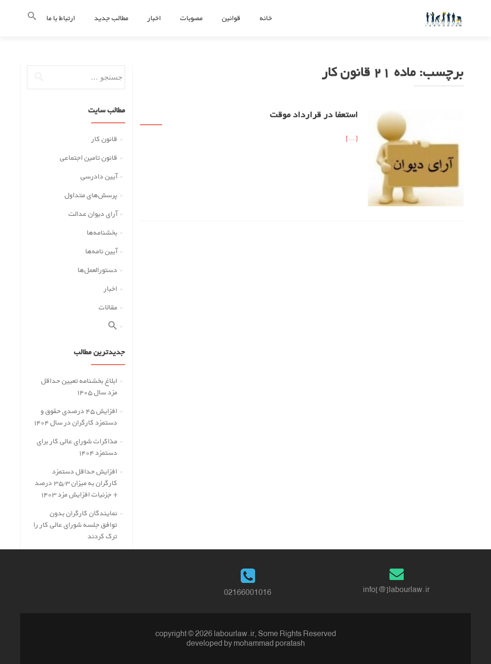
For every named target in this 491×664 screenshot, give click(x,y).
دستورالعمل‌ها (97, 269)
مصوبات (191, 18)
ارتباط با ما (61, 18)
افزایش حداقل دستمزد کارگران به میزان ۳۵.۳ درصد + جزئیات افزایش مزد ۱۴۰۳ (76, 483)
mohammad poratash (269, 643)
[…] (352, 137)
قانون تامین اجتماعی (88, 157)
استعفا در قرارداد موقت (314, 115)
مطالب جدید (111, 18)
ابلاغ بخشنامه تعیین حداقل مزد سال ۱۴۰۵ (79, 386)
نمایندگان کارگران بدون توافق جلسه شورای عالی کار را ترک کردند (75, 525)
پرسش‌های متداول (91, 195)
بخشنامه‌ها (102, 232)
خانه (266, 18)
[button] (32, 18)
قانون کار (104, 138)
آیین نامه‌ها (101, 251)
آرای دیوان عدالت (93, 213)
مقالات (108, 307)
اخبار (154, 18)
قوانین (231, 18)
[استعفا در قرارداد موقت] (416, 157)
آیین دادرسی (99, 176)
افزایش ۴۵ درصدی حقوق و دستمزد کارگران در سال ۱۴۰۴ (75, 416)
